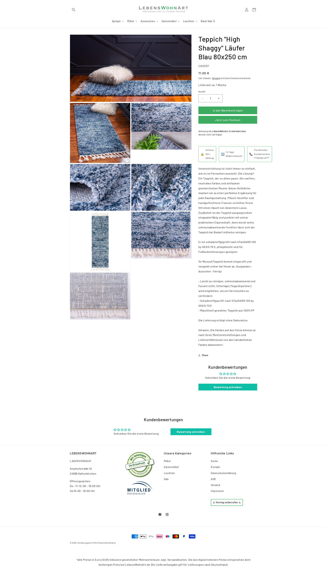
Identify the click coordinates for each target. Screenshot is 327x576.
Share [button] (205, 355)
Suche (214, 461)
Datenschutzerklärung (223, 473)
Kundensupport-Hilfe (87, 543)
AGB (213, 479)
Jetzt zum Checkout (228, 119)
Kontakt (215, 467)
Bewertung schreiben (228, 387)
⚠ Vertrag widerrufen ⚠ (227, 502)
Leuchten (169, 473)
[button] (73, 9)
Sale (166, 479)
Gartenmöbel (171, 467)
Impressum (217, 491)
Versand (216, 78)
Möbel (167, 461)
